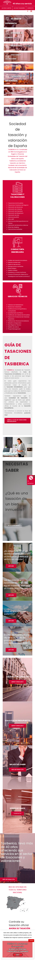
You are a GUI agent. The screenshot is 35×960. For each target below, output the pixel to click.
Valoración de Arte (13, 215)
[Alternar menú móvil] (31, 11)
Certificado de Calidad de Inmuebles (19, 315)
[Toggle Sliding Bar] (28, 11)
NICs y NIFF (11, 219)
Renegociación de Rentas (15, 266)
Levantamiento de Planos (15, 313)
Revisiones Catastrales (14, 307)
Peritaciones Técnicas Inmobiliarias (18, 321)
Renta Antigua (12, 268)
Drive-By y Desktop (13, 227)
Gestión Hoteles (12, 270)
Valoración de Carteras (15, 209)
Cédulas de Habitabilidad (15, 305)
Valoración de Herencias (15, 207)
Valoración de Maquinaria (15, 213)
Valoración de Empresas (15, 211)
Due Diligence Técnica (14, 325)
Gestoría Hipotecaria (14, 264)
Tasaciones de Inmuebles (15, 203)
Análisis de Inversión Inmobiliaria (17, 260)
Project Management (14, 329)
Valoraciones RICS (13, 217)
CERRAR (31, 940)
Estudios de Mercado (14, 262)
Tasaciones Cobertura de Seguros (18, 205)
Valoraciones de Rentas (15, 229)
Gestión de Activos (13, 327)
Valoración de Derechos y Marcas (18, 225)
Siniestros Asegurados (14, 323)
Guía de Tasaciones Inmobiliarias (17, 373)
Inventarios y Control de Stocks (17, 272)
